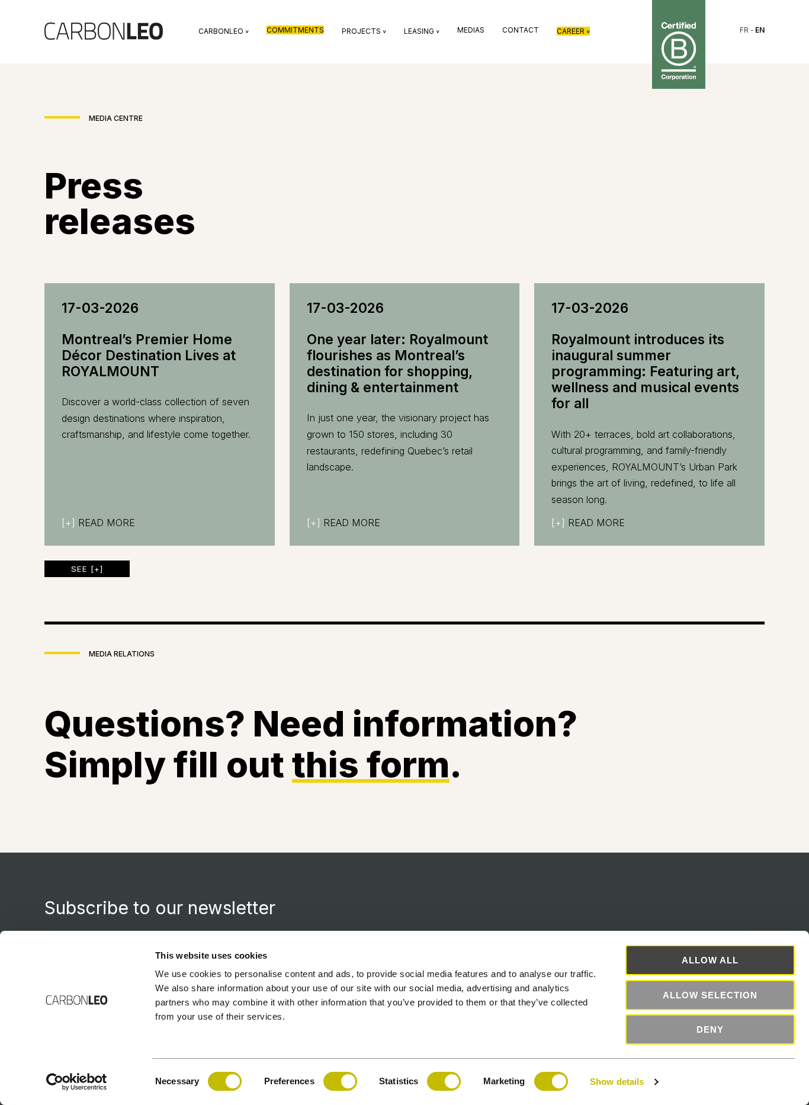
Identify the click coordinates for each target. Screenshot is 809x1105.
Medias (470, 29)
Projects (364, 31)
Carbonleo (223, 31)
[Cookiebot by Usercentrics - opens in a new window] (77, 1082)
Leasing (421, 31)
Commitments (295, 29)
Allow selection (710, 995)
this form (371, 764)
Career (573, 31)
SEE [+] (87, 569)
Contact (520, 29)
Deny (710, 1029)
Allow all (710, 960)
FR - (752, 29)
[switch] (340, 1081)
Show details (617, 1082)
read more (98, 523)
